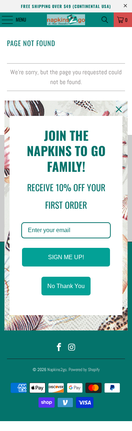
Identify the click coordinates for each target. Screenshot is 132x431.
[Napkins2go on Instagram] (72, 348)
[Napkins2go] (66, 19)
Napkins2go (56, 370)
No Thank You (66, 286)
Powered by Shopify (84, 370)
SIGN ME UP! (66, 257)
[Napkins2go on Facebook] (59, 348)
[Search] (105, 19)
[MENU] (3, 19)
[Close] (119, 109)
